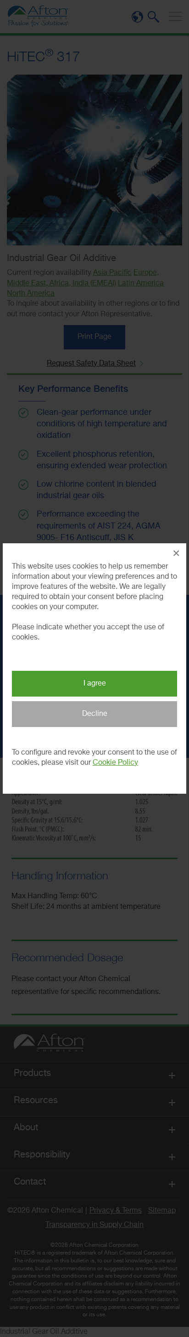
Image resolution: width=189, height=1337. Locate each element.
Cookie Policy (115, 763)
